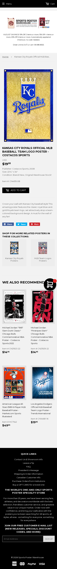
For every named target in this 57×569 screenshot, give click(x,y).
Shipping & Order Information (28, 474)
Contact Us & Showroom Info (28, 459)
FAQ (28, 466)
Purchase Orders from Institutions (28, 481)
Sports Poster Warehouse (31, 557)
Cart (52, 4)
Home (5, 56)
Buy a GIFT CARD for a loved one (29, 485)
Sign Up (49, 539)
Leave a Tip (28, 463)
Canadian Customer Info (28, 477)
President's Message (28, 470)
